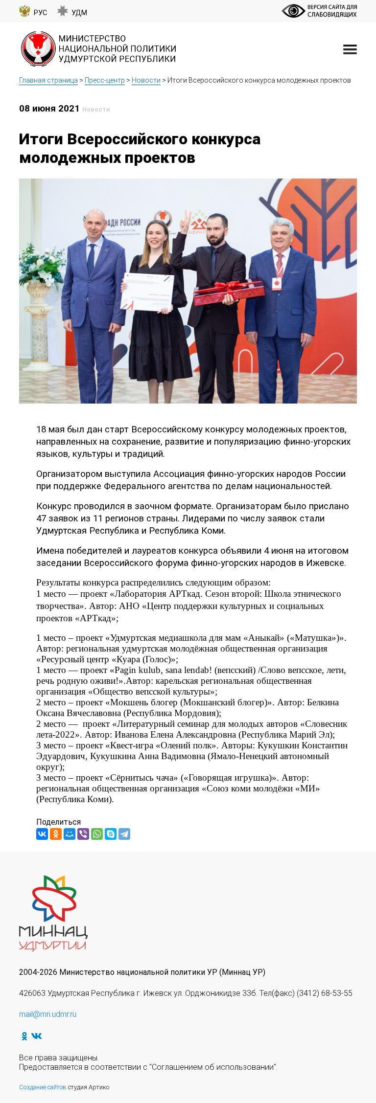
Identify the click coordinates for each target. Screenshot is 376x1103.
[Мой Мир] (69, 834)
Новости (146, 80)
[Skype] (111, 834)
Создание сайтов (43, 1087)
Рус (40, 13)
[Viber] (83, 834)
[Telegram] (124, 834)
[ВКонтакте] (42, 834)
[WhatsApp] (97, 834)
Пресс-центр (105, 80)
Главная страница (48, 80)
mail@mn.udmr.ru (47, 1014)
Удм (79, 13)
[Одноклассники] (56, 834)
